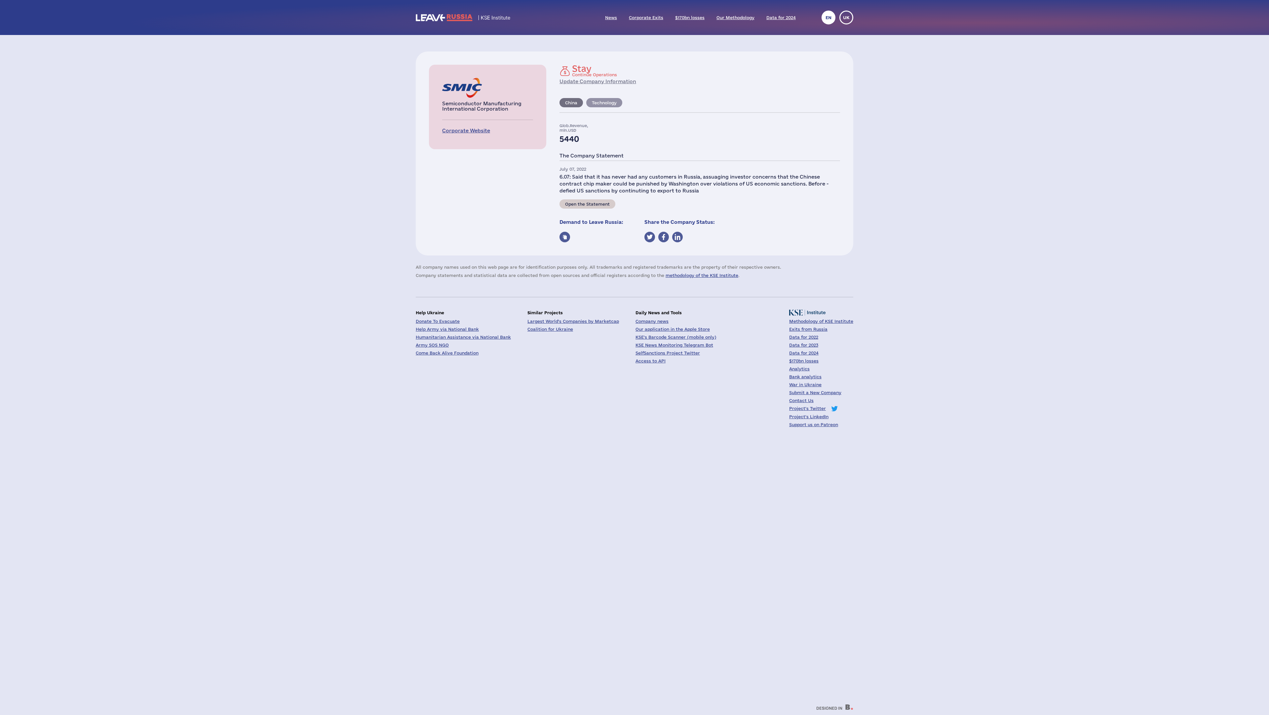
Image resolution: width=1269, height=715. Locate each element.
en (828, 17)
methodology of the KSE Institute (702, 275)
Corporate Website (466, 130)
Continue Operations (594, 71)
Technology (604, 102)
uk (846, 17)
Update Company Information (597, 81)
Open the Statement (587, 204)
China (571, 102)
